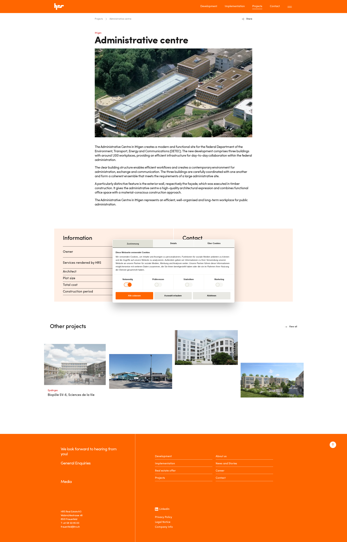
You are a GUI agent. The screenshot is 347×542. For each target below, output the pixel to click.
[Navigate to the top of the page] (333, 445)
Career (220, 470)
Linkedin (164, 509)
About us (221, 456)
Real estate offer (165, 470)
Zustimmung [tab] (133, 244)
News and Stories (226, 463)
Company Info (164, 527)
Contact (275, 6)
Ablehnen (211, 296)
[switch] (158, 284)
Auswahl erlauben (173, 296)
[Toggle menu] (290, 6)
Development (208, 6)
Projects (257, 6)
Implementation (235, 6)
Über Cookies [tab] (214, 243)
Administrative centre (120, 19)
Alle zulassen (134, 296)
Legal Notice (162, 522)
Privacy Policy (163, 517)
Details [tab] (173, 243)
